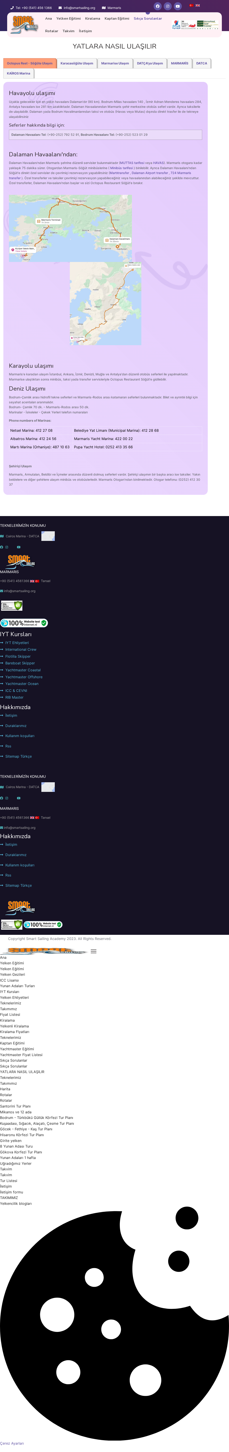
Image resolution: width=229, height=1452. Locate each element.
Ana (48, 18)
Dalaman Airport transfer (150, 173)
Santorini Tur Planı (15, 1106)
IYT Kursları (9, 991)
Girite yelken (10, 1140)
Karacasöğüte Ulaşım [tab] (77, 63)
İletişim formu (11, 1192)
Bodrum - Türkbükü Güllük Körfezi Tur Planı (36, 1117)
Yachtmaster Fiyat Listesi (21, 1054)
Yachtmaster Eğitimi (17, 1049)
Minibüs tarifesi (121, 168)
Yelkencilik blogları (16, 1203)
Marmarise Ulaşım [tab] (115, 63)
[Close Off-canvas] (93, 951)
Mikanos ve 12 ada (16, 1112)
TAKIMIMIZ (9, 1197)
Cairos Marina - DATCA (22, 536)
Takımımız (8, 1009)
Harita (5, 1089)
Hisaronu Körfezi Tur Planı (22, 1135)
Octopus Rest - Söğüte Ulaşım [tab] (30, 63)
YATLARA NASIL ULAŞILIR (22, 1071)
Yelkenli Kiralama (14, 1026)
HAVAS (158, 163)
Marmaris (114, 8)
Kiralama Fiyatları (14, 1031)
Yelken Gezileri (12, 974)
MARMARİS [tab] (179, 63)
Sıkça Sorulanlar (148, 18)
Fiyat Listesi (10, 1014)
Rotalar (51, 31)
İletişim (85, 31)
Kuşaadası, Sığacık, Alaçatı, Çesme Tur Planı (37, 1123)
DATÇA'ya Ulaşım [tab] (150, 63)
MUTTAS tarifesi (132, 163)
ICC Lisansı (9, 980)
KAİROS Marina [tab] (18, 73)
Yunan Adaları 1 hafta (18, 1157)
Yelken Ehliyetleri (14, 997)
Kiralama (92, 18)
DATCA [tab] (201, 63)
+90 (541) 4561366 (14, 581)
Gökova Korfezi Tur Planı (21, 1152)
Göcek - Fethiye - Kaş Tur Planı (26, 1129)
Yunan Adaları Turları (17, 986)
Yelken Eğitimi (68, 18)
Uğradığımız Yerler (16, 1163)
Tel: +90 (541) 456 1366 (34, 8)
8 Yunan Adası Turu (16, 1146)
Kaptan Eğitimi (117, 18)
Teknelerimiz (10, 1003)
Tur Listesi (8, 1180)
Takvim (68, 31)
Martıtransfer (119, 173)
